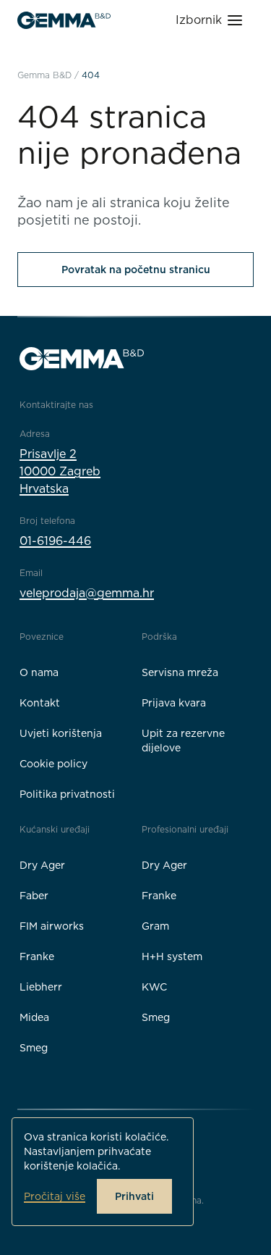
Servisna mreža (180, 672)
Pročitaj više (54, 1196)
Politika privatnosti (67, 794)
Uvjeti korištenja (61, 733)
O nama (39, 672)
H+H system (172, 956)
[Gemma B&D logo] (64, 20)
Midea (34, 1017)
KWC (154, 987)
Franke (37, 956)
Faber (34, 895)
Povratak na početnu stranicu (135, 269)
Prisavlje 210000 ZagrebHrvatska (60, 471)
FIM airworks (52, 926)
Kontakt (40, 703)
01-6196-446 (55, 541)
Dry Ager (42, 865)
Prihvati (134, 1196)
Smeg (34, 1048)
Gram (155, 926)
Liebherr (41, 987)
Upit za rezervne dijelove (183, 740)
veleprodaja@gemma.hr (87, 593)
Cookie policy (53, 764)
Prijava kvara (174, 703)
